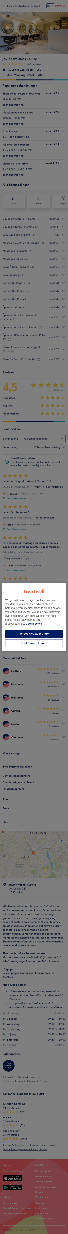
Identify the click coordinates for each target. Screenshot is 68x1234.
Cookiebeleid (34, 623)
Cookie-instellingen (34, 643)
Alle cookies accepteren (34, 633)
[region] (34, 617)
